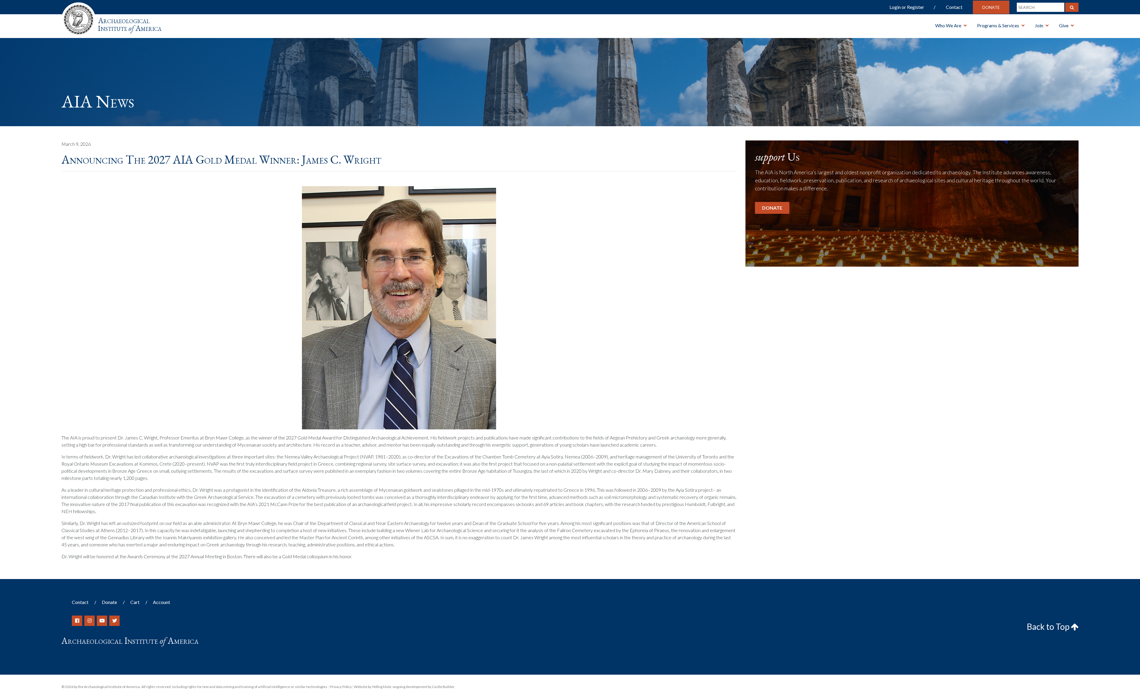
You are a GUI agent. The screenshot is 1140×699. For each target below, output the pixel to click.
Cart (135, 602)
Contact (954, 7)
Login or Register (906, 7)
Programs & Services (998, 25)
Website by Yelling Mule (372, 686)
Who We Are (948, 25)
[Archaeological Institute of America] (78, 17)
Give (1063, 25)
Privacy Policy (341, 686)
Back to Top (1049, 626)
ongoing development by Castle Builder (423, 686)
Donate (991, 7)
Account (161, 602)
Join (1039, 25)
